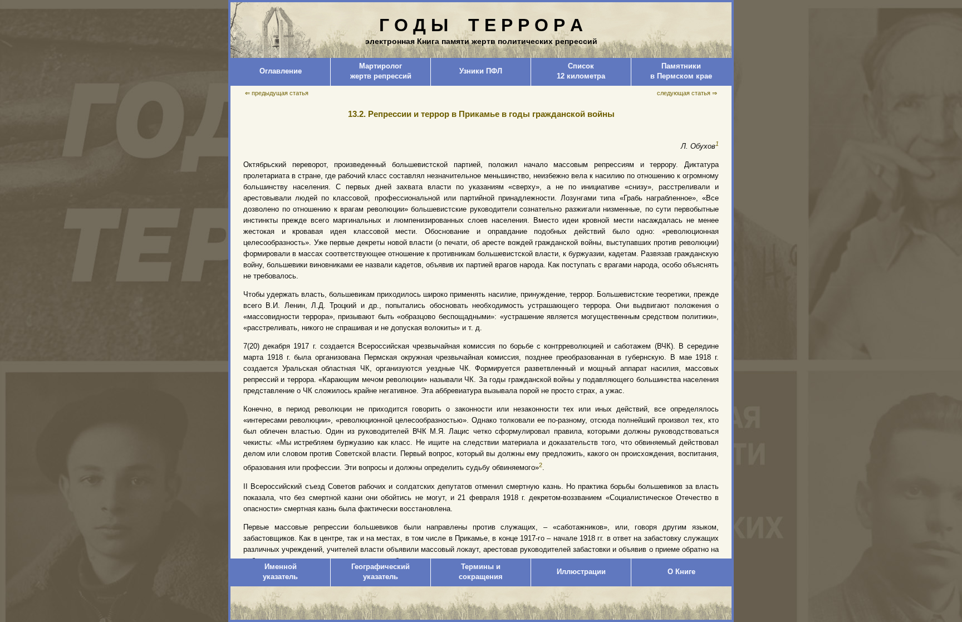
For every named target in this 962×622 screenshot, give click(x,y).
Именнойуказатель (280, 571)
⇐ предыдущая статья (276, 93)
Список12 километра (581, 71)
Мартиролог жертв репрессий (380, 71)
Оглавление (280, 71)
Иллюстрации (581, 571)
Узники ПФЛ (480, 71)
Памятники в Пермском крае (681, 71)
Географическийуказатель (380, 571)
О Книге (681, 571)
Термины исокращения (481, 571)
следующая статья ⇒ (687, 93)
